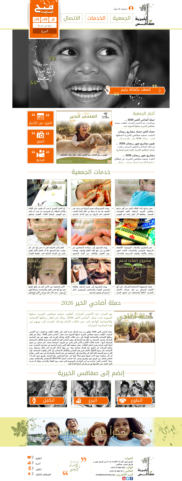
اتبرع (38, 463)
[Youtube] (124, 478)
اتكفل (38, 469)
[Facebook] (131, 478)
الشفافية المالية (43, 474)
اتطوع (39, 458)
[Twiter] (127, 478)
